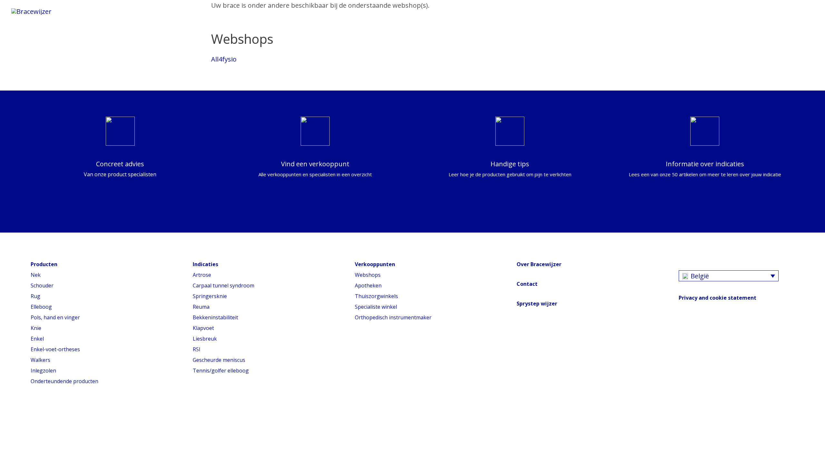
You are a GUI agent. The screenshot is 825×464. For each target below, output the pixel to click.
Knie (36, 328)
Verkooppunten (351, 11)
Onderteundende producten (64, 381)
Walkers (40, 359)
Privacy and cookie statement (717, 297)
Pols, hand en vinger (55, 317)
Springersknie (210, 296)
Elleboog (41, 306)
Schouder (42, 285)
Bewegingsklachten (226, 11)
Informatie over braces (141, 11)
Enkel (37, 338)
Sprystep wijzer (537, 303)
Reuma (201, 306)
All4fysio (224, 59)
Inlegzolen (43, 370)
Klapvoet (203, 328)
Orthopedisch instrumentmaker (393, 317)
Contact (527, 283)
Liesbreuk (205, 338)
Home (81, 11)
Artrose (202, 274)
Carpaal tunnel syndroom (223, 285)
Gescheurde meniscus (219, 359)
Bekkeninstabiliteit (215, 317)
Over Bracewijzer (539, 264)
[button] (392, 11)
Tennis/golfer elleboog (221, 370)
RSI (196, 349)
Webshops (368, 274)
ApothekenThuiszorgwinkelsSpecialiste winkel (376, 296)
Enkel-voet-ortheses (55, 349)
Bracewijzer (292, 11)
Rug (35, 296)
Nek (36, 274)
